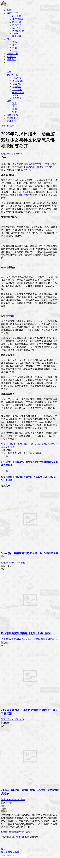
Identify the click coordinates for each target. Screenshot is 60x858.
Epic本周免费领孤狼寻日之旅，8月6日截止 (26, 633)
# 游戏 (22, 562)
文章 (8, 852)
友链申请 (19, 832)
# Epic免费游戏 (13, 639)
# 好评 (16, 562)
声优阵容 (10, 316)
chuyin (19, 154)
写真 (14, 50)
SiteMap (11, 832)
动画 (25, 164)
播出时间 (23, 195)
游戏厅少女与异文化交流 (42, 164)
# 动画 (9, 444)
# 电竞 (22, 799)
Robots (4, 832)
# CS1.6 (9, 799)
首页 (3, 126)
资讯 (14, 42)
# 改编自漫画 (39, 444)
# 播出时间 (27, 444)
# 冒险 (9, 719)
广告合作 (28, 832)
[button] (3, 849)
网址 (3, 852)
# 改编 (21, 719)
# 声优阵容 (17, 444)
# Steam (9, 562)
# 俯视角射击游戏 (48, 639)
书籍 (17, 852)
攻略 (14, 45)
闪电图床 (19, 837)
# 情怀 (16, 799)
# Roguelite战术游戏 (29, 639)
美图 (14, 47)
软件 (12, 852)
